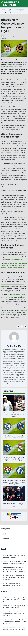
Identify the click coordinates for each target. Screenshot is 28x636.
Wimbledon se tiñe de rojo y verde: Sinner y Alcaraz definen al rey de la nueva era (14, 414)
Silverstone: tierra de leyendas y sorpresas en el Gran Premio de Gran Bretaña (14, 505)
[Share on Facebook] (18, 326)
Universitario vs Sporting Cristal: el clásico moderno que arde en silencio (14, 584)
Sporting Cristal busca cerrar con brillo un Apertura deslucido (14, 556)
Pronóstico (6, 538)
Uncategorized (7, 543)
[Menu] (25, 3)
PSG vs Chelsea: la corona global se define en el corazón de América (14, 606)
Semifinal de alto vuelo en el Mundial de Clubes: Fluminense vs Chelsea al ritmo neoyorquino (14, 482)
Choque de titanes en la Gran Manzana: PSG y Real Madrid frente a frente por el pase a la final (14, 459)
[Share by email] (25, 326)
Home (3, 10)
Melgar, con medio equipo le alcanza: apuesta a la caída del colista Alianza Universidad (13, 577)
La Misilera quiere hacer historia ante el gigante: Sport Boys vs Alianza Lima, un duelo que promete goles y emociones (14, 569)
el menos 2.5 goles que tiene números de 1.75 (13, 284)
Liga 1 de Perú (8, 67)
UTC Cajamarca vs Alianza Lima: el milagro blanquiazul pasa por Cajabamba (14, 562)
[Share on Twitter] (21, 326)
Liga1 (9, 10)
